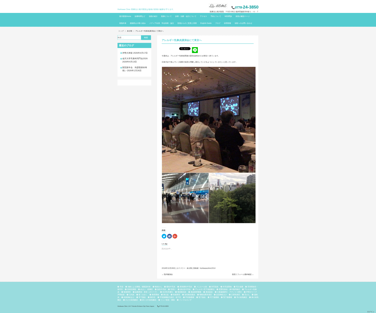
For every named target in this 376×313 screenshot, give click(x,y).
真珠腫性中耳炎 (186, 287)
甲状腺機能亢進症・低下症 (170, 297)
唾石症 (152, 297)
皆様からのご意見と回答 (187, 23)
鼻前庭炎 (209, 292)
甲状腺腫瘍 (189, 297)
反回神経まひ (221, 295)
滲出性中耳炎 (185, 289)
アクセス (203, 16)
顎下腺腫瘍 (227, 297)
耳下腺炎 (142, 297)
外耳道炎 (214, 287)
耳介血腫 (239, 287)
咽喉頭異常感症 (205, 295)
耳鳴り (173, 289)
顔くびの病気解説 (149, 300)
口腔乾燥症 (235, 295)
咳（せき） (143, 295)
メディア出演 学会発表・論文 (161, 23)
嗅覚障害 (127, 292)
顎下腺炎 (202, 297)
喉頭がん (158, 287)
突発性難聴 (131, 289)
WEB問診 (228, 16)
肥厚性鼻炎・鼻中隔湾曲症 (229, 289)
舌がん (247, 295)
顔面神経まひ (129, 297)
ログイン (370, 312)
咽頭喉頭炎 (181, 292)
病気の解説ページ (243, 16)
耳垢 (121, 287)
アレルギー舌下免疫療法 (204, 289)
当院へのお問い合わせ (243, 23)
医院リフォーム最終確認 (243, 274)
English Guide (206, 23)
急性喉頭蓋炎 (189, 295)
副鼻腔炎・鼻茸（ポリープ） (146, 292)
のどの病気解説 (131, 300)
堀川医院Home (125, 16)
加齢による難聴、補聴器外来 (139, 287)
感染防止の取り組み (138, 23)
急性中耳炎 (161, 289)
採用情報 (227, 23)
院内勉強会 (167, 274)
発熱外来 (122, 23)
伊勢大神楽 (127, 53)
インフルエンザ (185, 300)
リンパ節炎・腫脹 (168, 300)
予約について (215, 16)
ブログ (217, 23)
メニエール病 (201, 287)
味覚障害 (176, 295)
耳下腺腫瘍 (214, 297)
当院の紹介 (153, 16)
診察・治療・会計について (185, 16)
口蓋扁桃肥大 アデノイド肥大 (229, 292)
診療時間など (140, 16)
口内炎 (131, 295)
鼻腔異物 (155, 295)
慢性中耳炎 (170, 287)
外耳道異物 (227, 287)
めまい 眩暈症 (146, 289)
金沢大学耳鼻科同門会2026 (135, 58)
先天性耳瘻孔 (167, 292)
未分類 (189, 268)
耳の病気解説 (241, 297)
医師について (166, 16)
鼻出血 (166, 295)
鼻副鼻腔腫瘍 (196, 292)
